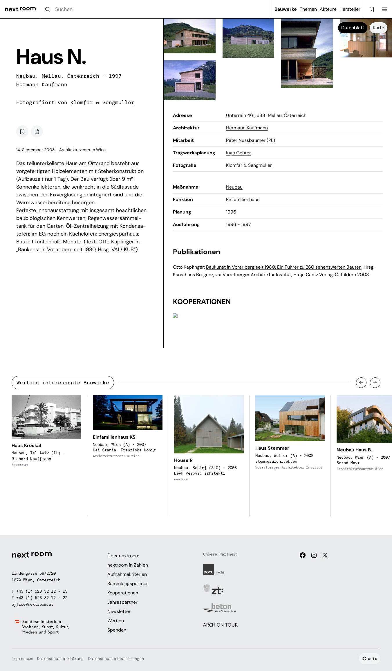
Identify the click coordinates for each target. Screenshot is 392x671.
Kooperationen (122, 593)
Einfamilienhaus (242, 199)
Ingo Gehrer (238, 153)
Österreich (295, 115)
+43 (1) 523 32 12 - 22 (41, 597)
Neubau (234, 187)
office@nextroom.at (32, 604)
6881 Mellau (269, 115)
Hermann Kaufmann (41, 84)
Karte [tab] (378, 28)
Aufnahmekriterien (127, 574)
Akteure (328, 9)
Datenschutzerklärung (60, 658)
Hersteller (349, 9)
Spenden (116, 630)
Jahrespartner (122, 602)
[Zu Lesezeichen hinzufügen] (22, 131)
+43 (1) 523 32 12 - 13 (41, 591)
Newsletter (119, 611)
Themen (308, 9)
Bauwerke (285, 9)
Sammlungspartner (127, 583)
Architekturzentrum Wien (82, 149)
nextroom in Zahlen (127, 565)
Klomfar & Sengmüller (102, 102)
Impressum (22, 658)
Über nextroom (123, 556)
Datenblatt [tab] (352, 28)
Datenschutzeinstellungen (116, 658)
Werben (115, 621)
